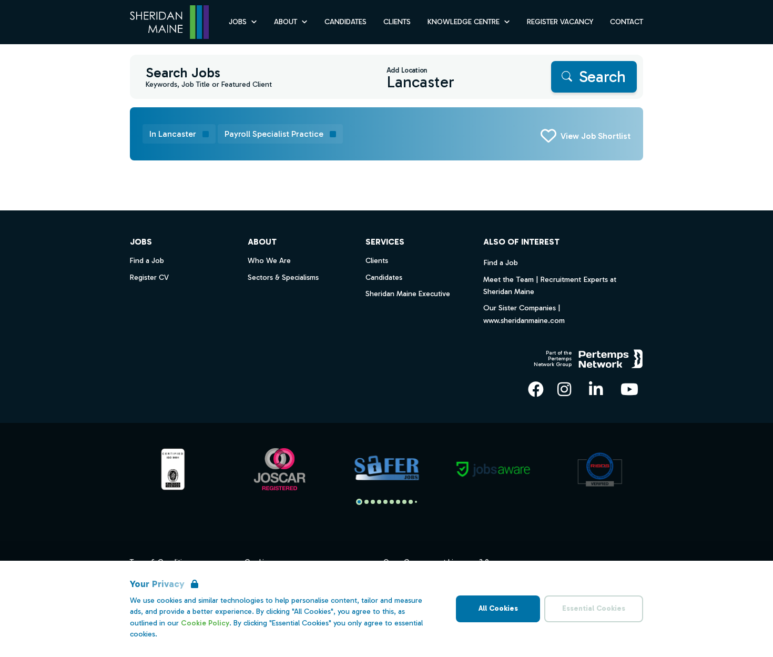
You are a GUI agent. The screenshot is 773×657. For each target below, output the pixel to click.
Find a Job (500, 262)
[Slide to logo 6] (398, 502)
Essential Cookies (593, 608)
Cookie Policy (205, 623)
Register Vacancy (560, 21)
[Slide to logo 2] (373, 502)
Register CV (149, 277)
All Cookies (498, 608)
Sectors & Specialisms (283, 277)
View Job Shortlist (595, 136)
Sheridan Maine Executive (407, 293)
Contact (626, 21)
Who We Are (269, 260)
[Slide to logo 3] (379, 502)
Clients (397, 21)
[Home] (169, 22)
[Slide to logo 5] (392, 502)
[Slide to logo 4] (385, 502)
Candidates (345, 21)
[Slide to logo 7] (404, 502)
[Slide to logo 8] (411, 502)
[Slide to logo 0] (359, 502)
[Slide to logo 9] (416, 502)
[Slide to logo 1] (366, 502)
